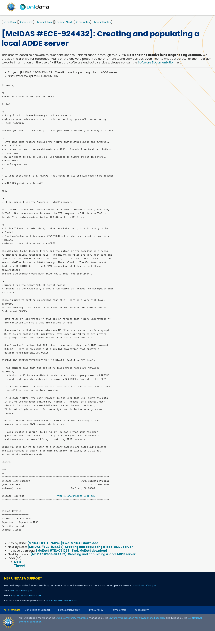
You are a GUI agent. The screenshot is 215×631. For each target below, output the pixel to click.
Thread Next (63, 22)
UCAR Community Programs (72, 618)
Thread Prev (44, 22)
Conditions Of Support (144, 585)
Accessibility (142, 609)
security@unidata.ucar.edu (61, 600)
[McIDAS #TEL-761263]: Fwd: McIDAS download (62, 543)
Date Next (26, 22)
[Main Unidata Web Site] (27, 11)
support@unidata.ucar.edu (26, 595)
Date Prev (10, 22)
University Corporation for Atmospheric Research (137, 618)
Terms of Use (118, 609)
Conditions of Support (37, 609)
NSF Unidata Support (21, 590)
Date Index (82, 22)
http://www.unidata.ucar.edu (76, 495)
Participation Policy (69, 609)
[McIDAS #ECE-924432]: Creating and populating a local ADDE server (80, 547)
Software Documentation (156, 62)
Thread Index (101, 22)
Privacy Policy (95, 609)
